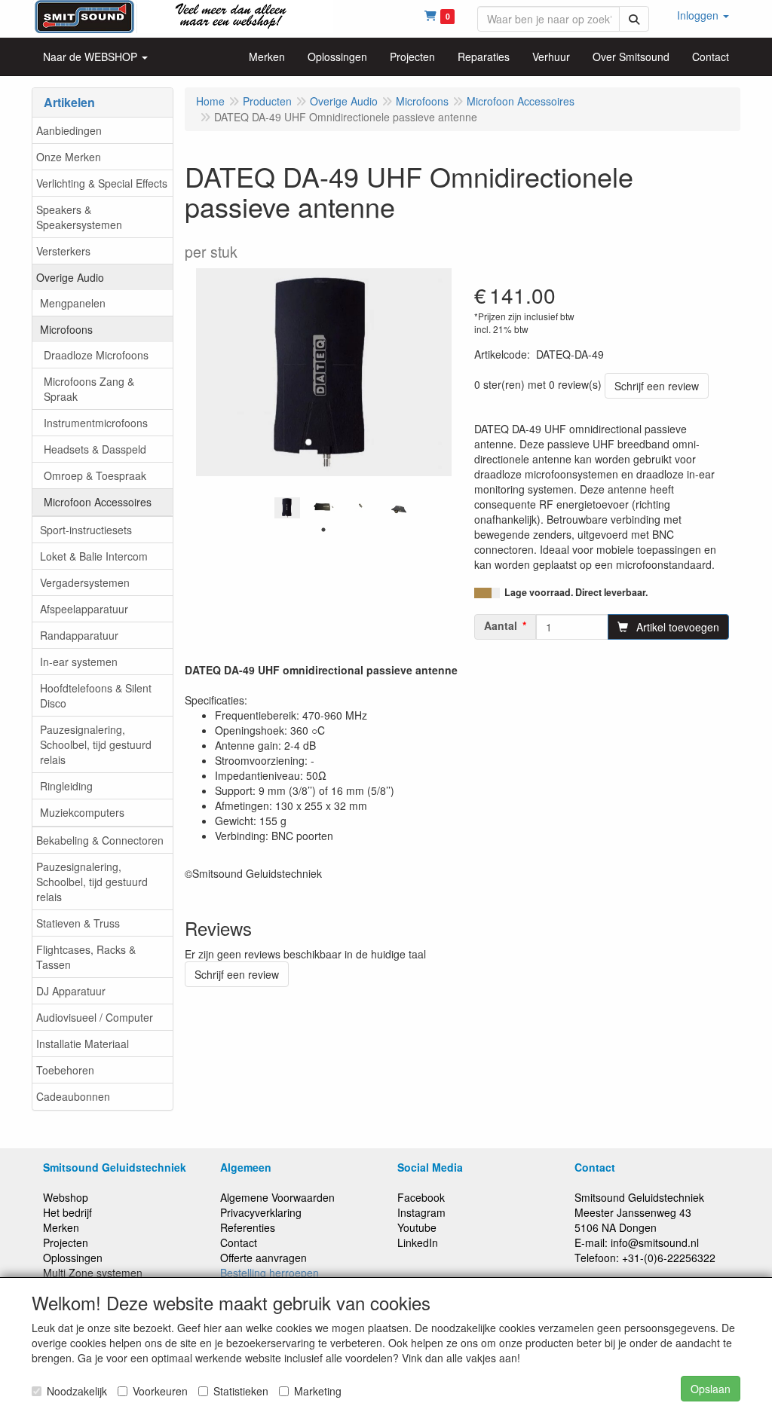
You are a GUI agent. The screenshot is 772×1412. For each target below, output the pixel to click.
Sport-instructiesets (86, 529)
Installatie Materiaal (82, 1043)
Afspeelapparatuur (84, 608)
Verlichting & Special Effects (101, 183)
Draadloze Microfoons (96, 354)
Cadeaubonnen (73, 1096)
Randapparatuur (79, 635)
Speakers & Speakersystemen (79, 217)
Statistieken (240, 1390)
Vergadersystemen (85, 582)
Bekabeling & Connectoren (100, 840)
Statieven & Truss (78, 923)
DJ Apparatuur (71, 990)
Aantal (500, 625)
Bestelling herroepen (269, 1272)
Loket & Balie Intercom (94, 556)
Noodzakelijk (77, 1390)
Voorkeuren (160, 1390)
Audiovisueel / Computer (94, 1017)
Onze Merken (68, 156)
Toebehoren (65, 1069)
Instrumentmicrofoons (96, 422)
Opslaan (711, 1388)
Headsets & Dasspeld (95, 449)
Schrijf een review (656, 385)
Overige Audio (70, 277)
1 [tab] (323, 529)
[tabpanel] (287, 507)
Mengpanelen (73, 302)
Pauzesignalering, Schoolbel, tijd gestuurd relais (96, 744)
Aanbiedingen (69, 130)
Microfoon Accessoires (98, 501)
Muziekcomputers (82, 812)
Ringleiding (66, 785)
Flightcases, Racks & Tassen (86, 957)
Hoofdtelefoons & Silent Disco (96, 695)
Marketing (318, 1390)
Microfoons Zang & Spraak (89, 389)
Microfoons (66, 329)
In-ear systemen (79, 661)
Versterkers (63, 250)
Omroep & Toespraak (95, 475)
